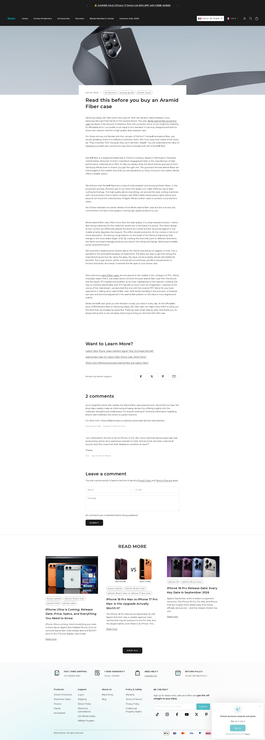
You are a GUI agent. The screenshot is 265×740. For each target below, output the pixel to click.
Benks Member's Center (102, 18)
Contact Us (151, 676)
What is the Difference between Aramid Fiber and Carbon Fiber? (117, 363)
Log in (81, 694)
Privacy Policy (144, 480)
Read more (51, 639)
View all (132, 650)
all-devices (110, 92)
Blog (104, 699)
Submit (94, 523)
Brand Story (107, 694)
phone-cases (144, 92)
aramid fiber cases (110, 275)
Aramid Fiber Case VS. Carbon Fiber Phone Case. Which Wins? (116, 357)
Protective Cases (62, 699)
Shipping (82, 699)
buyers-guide (54, 598)
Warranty (130, 694)
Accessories (63, 18)
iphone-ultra (69, 603)
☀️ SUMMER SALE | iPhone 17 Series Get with (132, 5)
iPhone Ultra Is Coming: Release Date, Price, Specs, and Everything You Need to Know (71, 614)
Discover (79, 18)
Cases (25, 18)
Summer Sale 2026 (129, 18)
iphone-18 (173, 582)
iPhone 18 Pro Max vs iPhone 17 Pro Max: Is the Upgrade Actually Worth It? (132, 604)
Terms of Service (164, 480)
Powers (57, 704)
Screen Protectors (43, 18)
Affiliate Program (86, 720)
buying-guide (127, 92)
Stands (57, 708)
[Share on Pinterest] (162, 376)
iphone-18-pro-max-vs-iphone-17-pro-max (129, 593)
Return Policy (84, 704)
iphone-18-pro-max (74, 598)
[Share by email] (174, 376)
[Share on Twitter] (151, 376)
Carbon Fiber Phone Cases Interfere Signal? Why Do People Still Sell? (120, 351)
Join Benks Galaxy (86, 716)
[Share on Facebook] (140, 376)
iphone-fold (53, 603)
